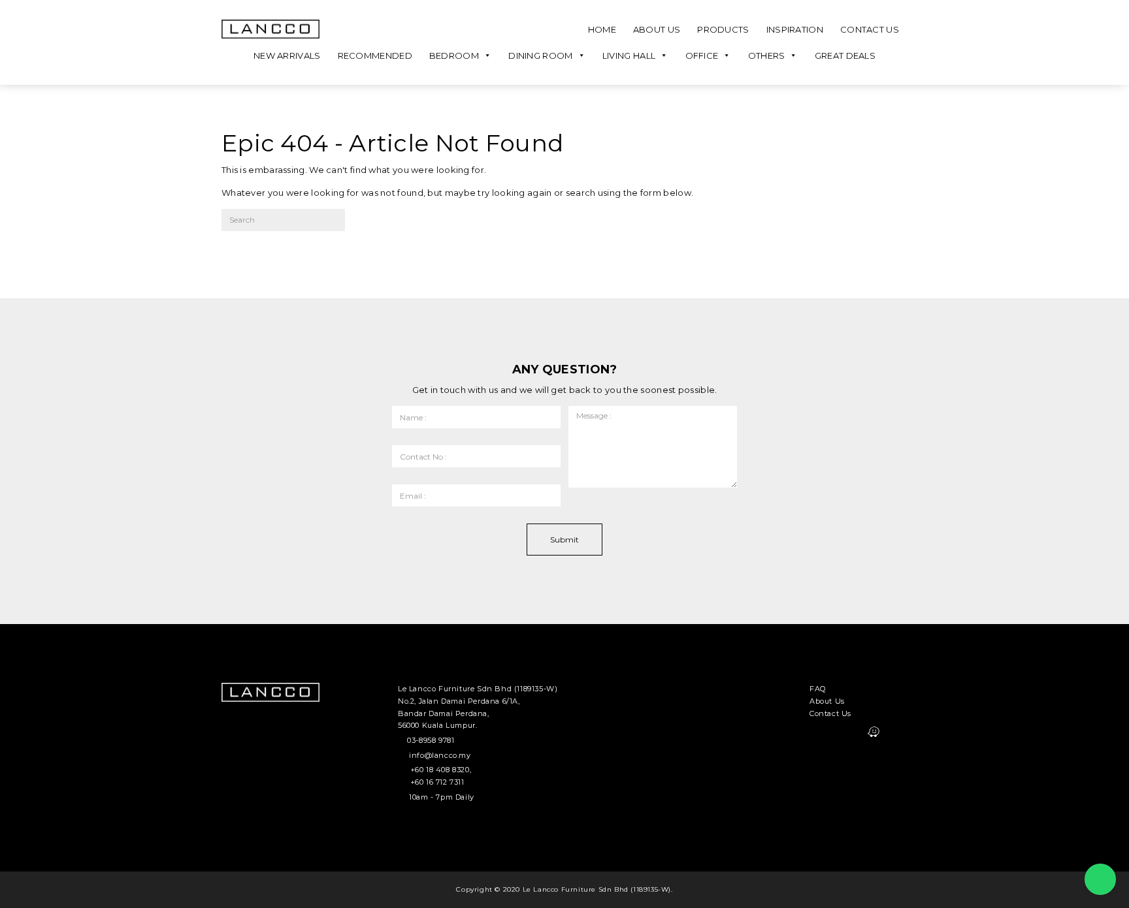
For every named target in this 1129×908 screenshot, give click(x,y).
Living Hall (628, 55)
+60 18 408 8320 (440, 769)
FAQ (818, 688)
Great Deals (845, 55)
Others (766, 55)
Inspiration (794, 29)
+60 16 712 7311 (437, 782)
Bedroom (454, 55)
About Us (656, 29)
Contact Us (869, 29)
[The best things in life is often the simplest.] (270, 29)
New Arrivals (287, 55)
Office (702, 55)
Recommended (375, 55)
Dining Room (540, 55)
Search (380, 224)
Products (723, 29)
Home (602, 29)
